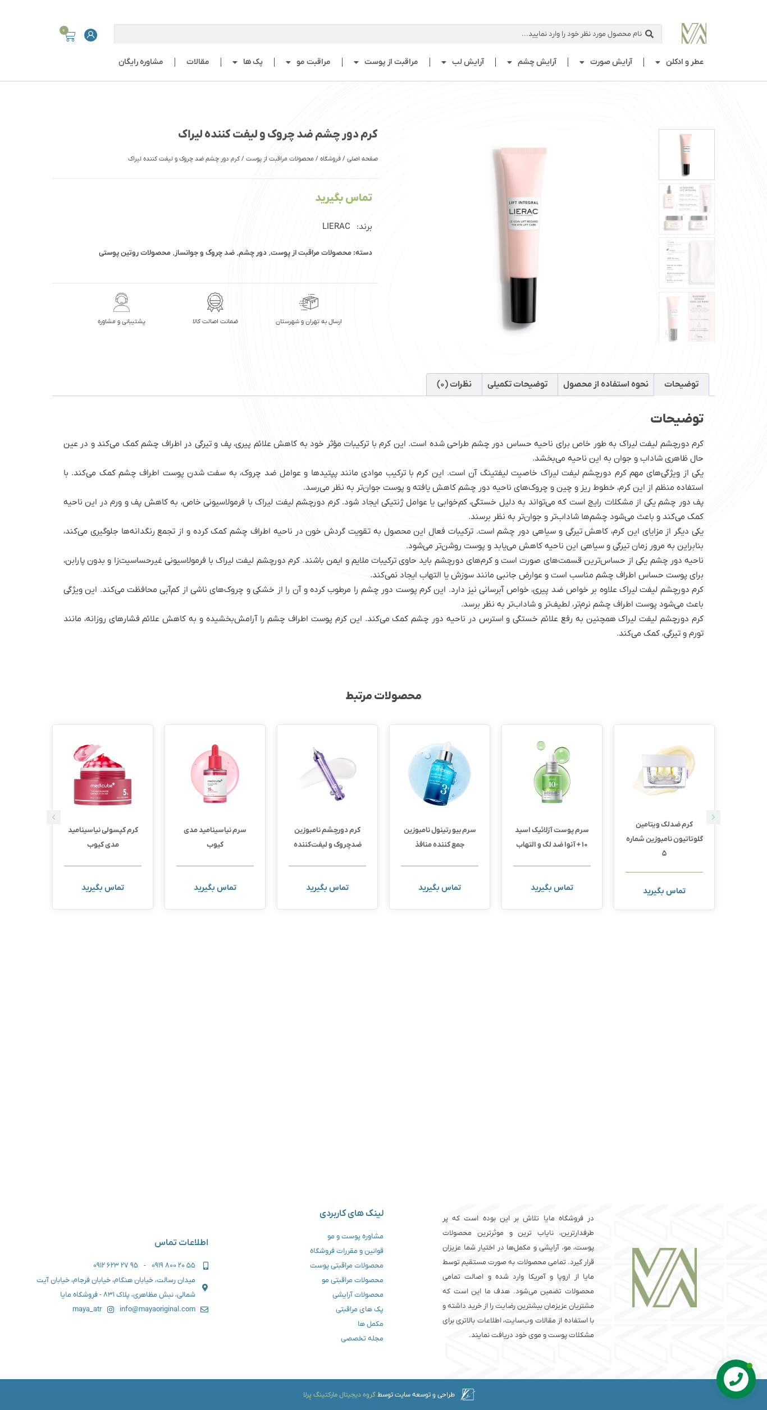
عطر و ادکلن (685, 62)
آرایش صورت (611, 62)
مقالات (197, 62)
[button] (54, 817)
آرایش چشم (537, 62)
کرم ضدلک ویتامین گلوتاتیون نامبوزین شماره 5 (664, 839)
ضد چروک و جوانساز (205, 253)
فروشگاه (330, 159)
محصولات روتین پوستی (135, 253)
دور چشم (253, 253)
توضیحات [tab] (681, 384)
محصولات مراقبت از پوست (280, 159)
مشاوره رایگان (140, 62)
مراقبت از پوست (391, 62)
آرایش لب (468, 62)
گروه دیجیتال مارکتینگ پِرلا (339, 1394)
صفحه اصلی (362, 159)
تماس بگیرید (343, 198)
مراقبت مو (313, 62)
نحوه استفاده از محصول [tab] (606, 384)
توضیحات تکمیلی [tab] (517, 384)
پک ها (253, 62)
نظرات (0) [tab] (454, 384)
